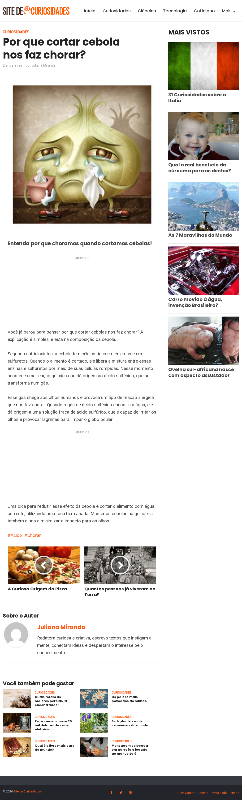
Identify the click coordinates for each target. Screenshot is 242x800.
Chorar (34, 535)
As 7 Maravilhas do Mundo (200, 235)
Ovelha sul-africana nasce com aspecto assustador (201, 372)
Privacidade (219, 793)
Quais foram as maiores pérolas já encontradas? (51, 701)
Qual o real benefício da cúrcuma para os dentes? (199, 167)
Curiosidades (117, 11)
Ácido (16, 535)
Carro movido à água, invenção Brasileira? (195, 302)
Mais (227, 11)
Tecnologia (175, 11)
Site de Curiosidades (27, 791)
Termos (234, 793)
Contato (203, 793)
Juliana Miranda (43, 65)
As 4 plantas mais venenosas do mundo (130, 723)
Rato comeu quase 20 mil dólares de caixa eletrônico (53, 725)
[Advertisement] (82, 294)
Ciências (147, 11)
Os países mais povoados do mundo (129, 699)
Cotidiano (204, 11)
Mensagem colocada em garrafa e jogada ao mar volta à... (130, 749)
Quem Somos (186, 793)
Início (89, 11)
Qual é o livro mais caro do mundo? (54, 747)
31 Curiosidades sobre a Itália (197, 97)
